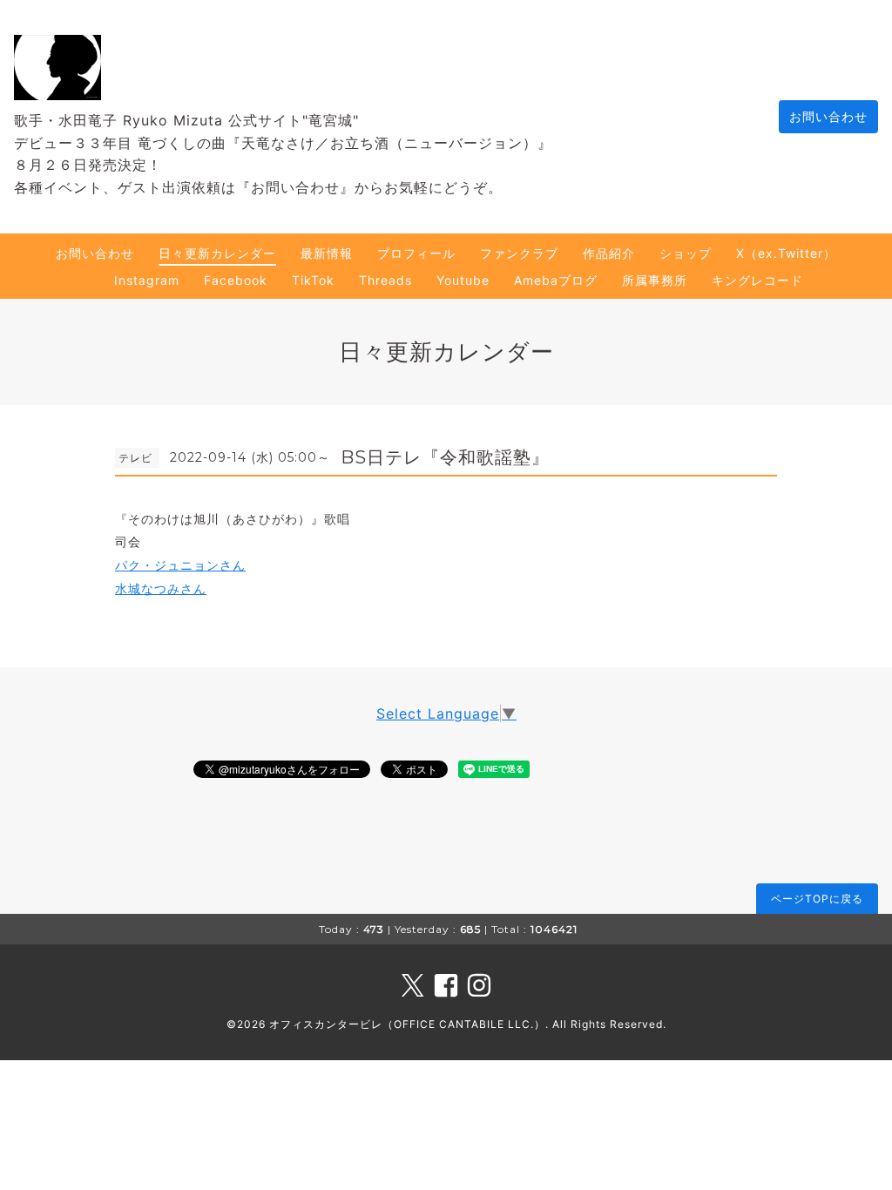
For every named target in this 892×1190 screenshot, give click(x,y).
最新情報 (327, 253)
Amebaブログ (556, 280)
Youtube (463, 280)
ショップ (685, 253)
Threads (385, 280)
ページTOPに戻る (817, 898)
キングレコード (757, 280)
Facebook (235, 280)
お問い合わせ (828, 116)
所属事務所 (654, 280)
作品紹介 (609, 253)
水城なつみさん (160, 589)
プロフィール (416, 253)
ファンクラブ (519, 253)
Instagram (146, 280)
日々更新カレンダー (217, 253)
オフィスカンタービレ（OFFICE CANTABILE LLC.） (407, 1024)
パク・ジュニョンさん (180, 565)
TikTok (313, 280)
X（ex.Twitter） (786, 253)
